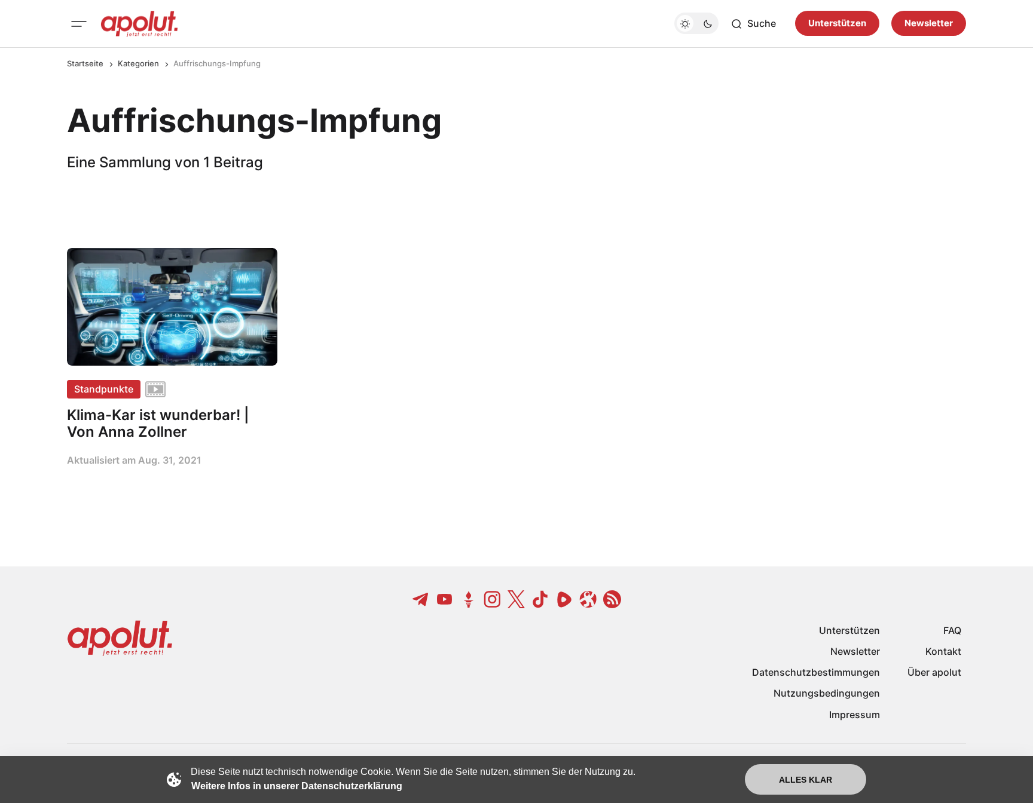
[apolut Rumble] (564, 599)
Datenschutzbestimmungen (816, 672)
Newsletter (928, 23)
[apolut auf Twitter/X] (516, 599)
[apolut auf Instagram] (493, 599)
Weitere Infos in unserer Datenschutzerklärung (296, 786)
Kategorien (138, 63)
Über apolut (934, 672)
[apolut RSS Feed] (612, 599)
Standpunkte (103, 389)
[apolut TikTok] (540, 599)
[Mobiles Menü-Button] (79, 24)
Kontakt (943, 651)
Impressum (854, 715)
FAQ (952, 630)
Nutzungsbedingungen (827, 693)
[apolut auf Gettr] (469, 599)
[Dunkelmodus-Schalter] (696, 24)
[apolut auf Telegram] (421, 599)
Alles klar (805, 779)
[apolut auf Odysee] (588, 599)
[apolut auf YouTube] (445, 599)
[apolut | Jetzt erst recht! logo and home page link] (139, 24)
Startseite (85, 63)
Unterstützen (837, 23)
